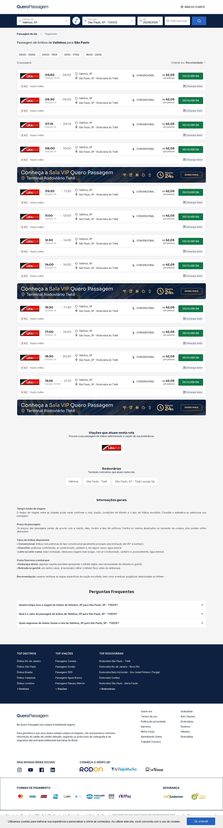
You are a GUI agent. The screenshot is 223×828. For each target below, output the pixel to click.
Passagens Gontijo (65, 666)
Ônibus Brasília (24, 672)
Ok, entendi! (201, 821)
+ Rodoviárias (107, 688)
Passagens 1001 (63, 672)
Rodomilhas (187, 736)
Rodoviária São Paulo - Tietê (114, 661)
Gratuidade (187, 711)
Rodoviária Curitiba (109, 677)
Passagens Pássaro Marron (70, 683)
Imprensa (146, 726)
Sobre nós (146, 711)
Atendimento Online (151, 736)
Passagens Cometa (65, 661)
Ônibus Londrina (25, 683)
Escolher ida (191, 76)
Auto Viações (188, 716)
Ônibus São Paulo (26, 666)
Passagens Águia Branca (68, 677)
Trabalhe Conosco (151, 741)
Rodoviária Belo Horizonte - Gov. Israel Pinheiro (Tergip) (129, 672)
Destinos (185, 726)
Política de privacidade (153, 721)
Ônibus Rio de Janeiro (29, 661)
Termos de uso (149, 716)
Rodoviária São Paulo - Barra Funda (118, 683)
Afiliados (185, 731)
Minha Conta (147, 731)
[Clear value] (159, 21)
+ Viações (61, 688)
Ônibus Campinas (26, 677)
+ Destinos (23, 688)
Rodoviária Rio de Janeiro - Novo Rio (119, 666)
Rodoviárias (187, 721)
